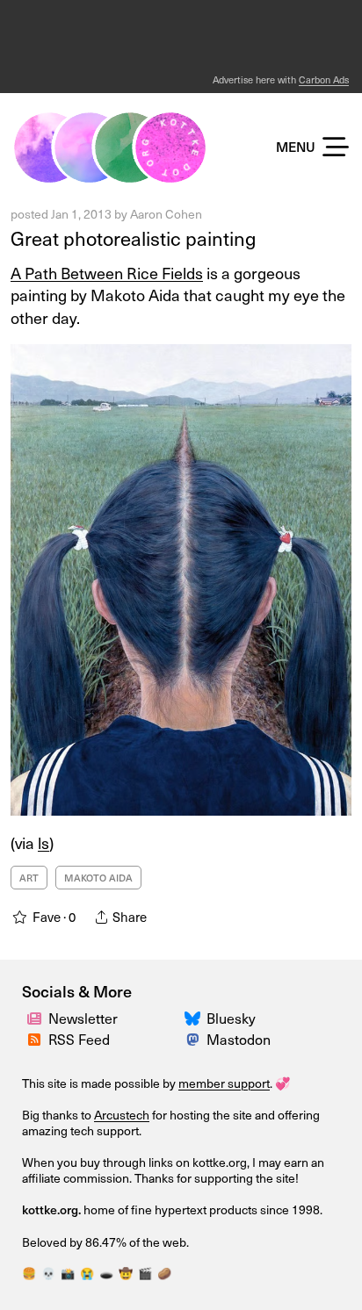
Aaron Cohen (166, 214)
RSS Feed (79, 1038)
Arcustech (121, 1114)
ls (43, 842)
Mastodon (238, 1038)
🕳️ (106, 1272)
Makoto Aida (98, 877)
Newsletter (83, 1017)
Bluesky (231, 1017)
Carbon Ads (324, 79)
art (29, 877)
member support (224, 1083)
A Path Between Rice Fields (107, 272)
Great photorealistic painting (134, 237)
